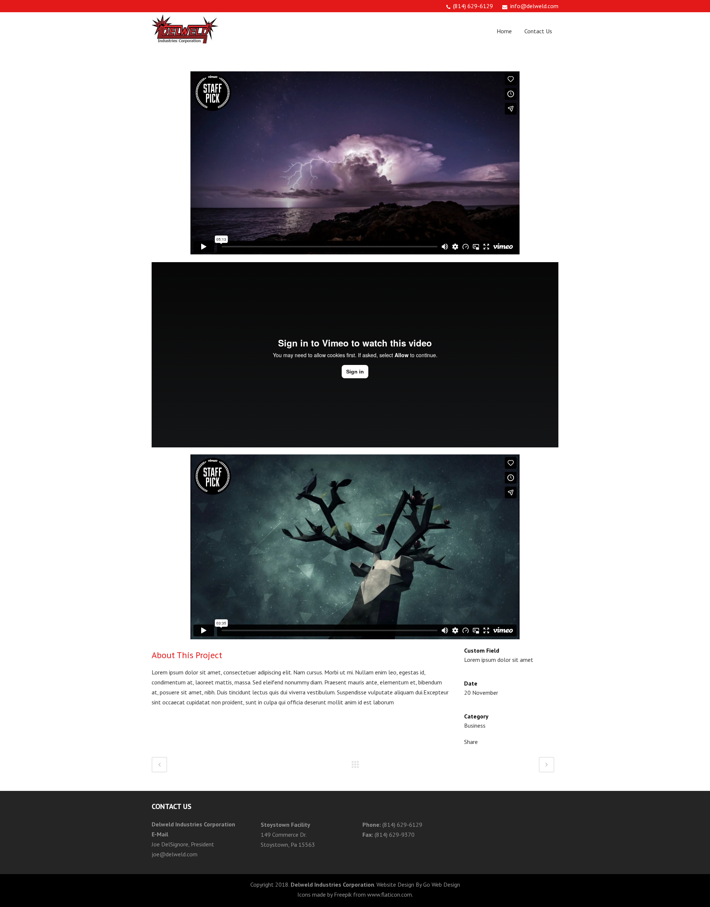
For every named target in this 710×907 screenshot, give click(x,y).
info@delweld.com (534, 6)
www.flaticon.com (389, 894)
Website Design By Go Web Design (418, 884)
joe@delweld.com (174, 854)
